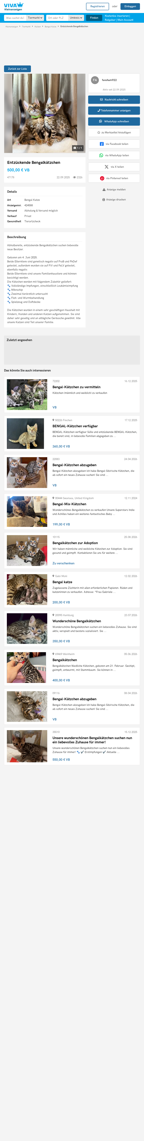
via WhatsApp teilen (117, 155)
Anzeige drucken (116, 199)
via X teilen (117, 166)
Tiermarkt (26, 26)
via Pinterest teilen (117, 178)
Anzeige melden (116, 189)
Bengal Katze (51, 26)
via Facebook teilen (117, 144)
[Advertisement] (110, 229)
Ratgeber (110, 19)
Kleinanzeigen (12, 26)
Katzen (38, 26)
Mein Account (125, 19)
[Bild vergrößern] (44, 113)
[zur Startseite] (13, 6)
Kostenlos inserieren (117, 15)
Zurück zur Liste (17, 68)
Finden (94, 17)
